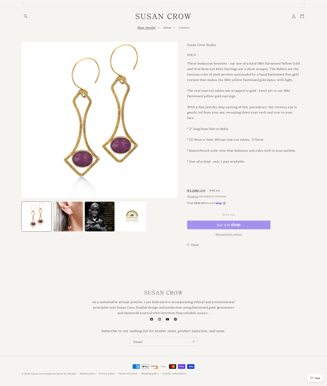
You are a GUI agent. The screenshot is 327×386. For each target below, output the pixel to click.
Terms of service (128, 373)
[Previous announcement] (23, 3)
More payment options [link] (229, 234)
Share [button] (195, 244)
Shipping (192, 196)
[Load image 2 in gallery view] (68, 216)
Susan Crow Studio (42, 373)
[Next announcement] (304, 3)
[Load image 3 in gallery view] (99, 216)
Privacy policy (107, 373)
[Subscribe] (193, 341)
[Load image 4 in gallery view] (131, 216)
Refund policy (87, 373)
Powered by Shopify (65, 373)
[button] (26, 16)
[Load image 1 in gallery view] (36, 216)
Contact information (174, 373)
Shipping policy (150, 373)
